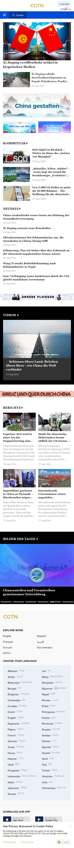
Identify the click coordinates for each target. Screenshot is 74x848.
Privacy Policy (9, 842)
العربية (40, 641)
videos (10, 315)
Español (41, 635)
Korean (16, 793)
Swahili (51, 752)
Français (8, 641)
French (16, 735)
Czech (15, 711)
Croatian (17, 706)
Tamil (48, 758)
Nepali (49, 694)
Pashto (49, 717)
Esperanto (18, 723)
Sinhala (49, 741)
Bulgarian (19, 694)
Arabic (15, 676)
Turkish (49, 770)
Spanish (50, 747)
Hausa (15, 752)
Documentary (44, 647)
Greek (16, 747)
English (7, 635)
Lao (46, 670)
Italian (15, 782)
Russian (51, 729)
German (17, 741)
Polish (49, 706)
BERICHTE (12, 407)
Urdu (47, 782)
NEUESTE (11, 209)
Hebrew (16, 758)
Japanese (17, 787)
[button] (19, 354)
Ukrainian (53, 776)
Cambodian (16, 700)
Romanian (52, 723)
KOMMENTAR (14, 143)
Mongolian (52, 682)
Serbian (50, 735)
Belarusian (20, 682)
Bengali (14, 688)
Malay (52, 676)
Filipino (16, 729)
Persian (50, 700)
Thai (47, 764)
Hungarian (18, 770)
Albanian (16, 670)
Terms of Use (27, 842)
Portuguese (53, 711)
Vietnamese (54, 787)
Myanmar (54, 688)
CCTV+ (7, 652)
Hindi (13, 764)
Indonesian (22, 776)
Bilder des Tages (19, 539)
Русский (7, 647)
